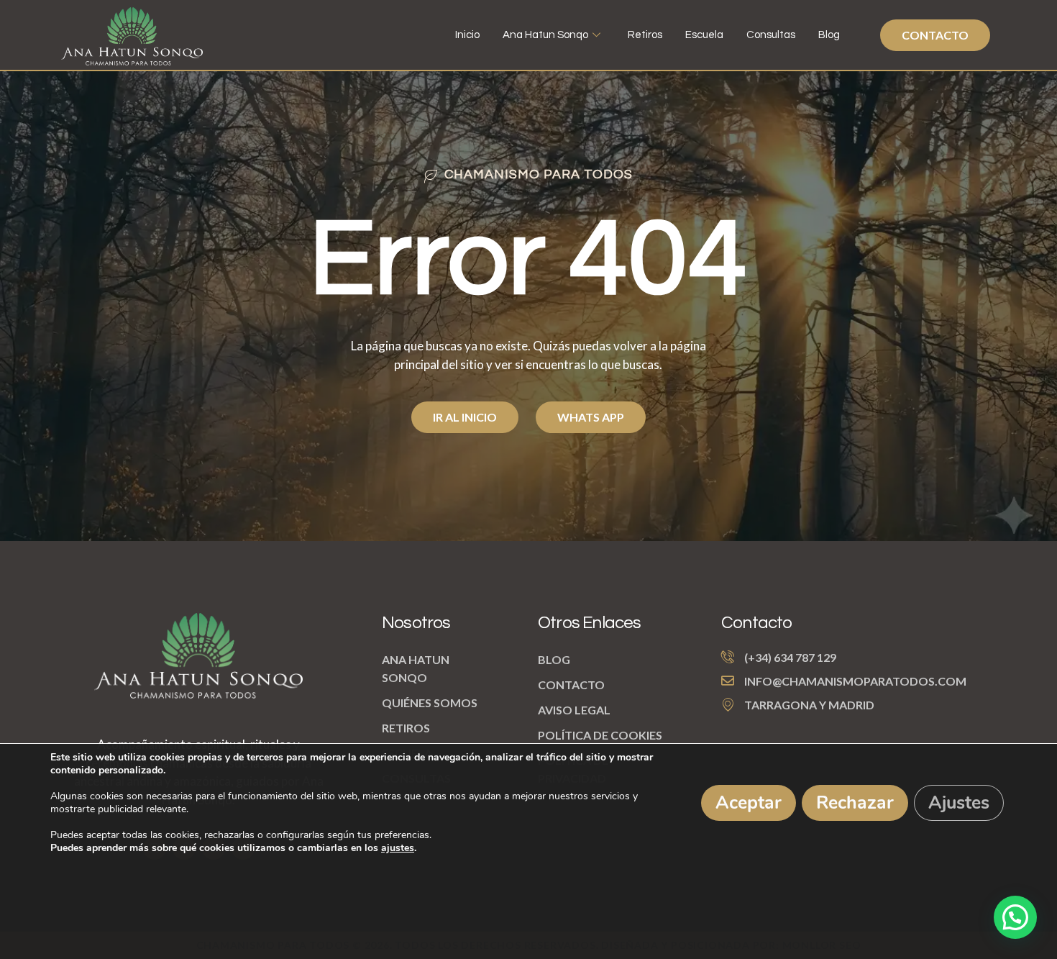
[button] (1015, 917)
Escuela (704, 34)
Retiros (645, 34)
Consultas (770, 34)
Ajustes (958, 803)
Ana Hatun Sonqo (545, 34)
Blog (829, 34)
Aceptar (748, 803)
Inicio (467, 34)
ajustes (397, 848)
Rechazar (855, 803)
